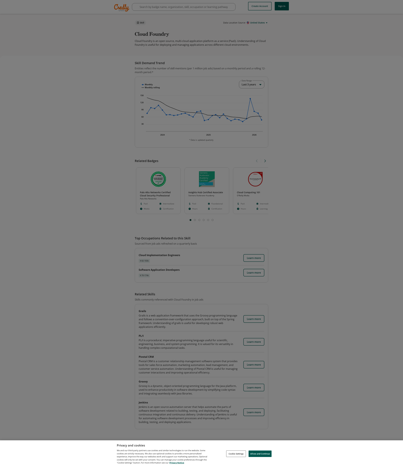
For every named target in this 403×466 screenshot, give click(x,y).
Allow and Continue (260, 453)
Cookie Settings (236, 453)
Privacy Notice (176, 462)
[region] (201, 453)
